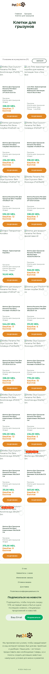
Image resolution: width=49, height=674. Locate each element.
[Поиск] (41, 4)
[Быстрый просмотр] (21, 73)
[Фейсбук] (22, 664)
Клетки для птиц (33, 107)
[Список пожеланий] (21, 69)
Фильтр (39, 61)
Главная (18, 14)
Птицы (29, 109)
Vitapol (5, 102)
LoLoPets (37, 109)
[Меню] (5, 4)
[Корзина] (45, 4)
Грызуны (28, 14)
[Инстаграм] (26, 664)
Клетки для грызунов (11, 100)
